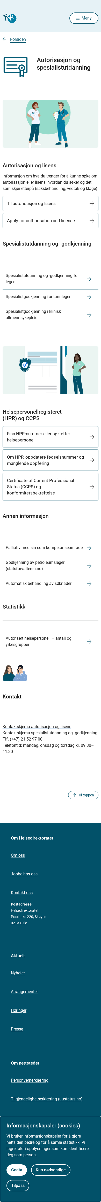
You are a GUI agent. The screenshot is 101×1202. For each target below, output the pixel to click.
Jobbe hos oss (24, 873)
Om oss (18, 855)
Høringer (18, 1010)
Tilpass (18, 1185)
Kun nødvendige (51, 1169)
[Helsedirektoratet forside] (9, 18)
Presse (17, 1029)
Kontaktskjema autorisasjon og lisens (37, 726)
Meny (87, 18)
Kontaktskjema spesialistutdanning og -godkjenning (50, 732)
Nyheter (18, 972)
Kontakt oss (22, 892)
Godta (16, 1169)
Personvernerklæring (29, 1080)
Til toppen (86, 795)
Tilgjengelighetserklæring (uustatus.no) (47, 1099)
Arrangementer (24, 991)
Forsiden (18, 39)
